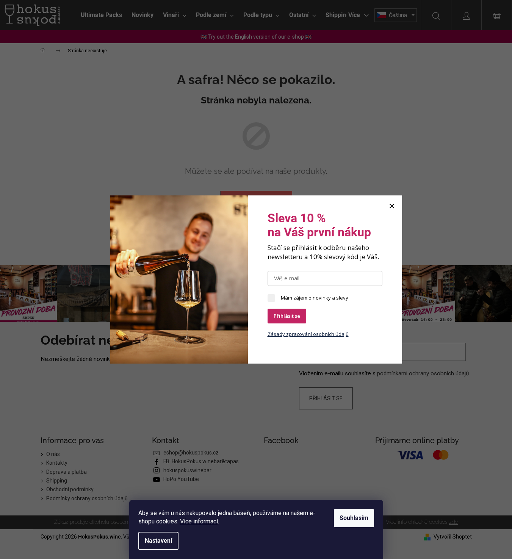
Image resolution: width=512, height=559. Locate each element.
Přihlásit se (287, 315)
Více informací (199, 521)
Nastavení (158, 540)
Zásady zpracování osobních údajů (308, 334)
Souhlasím (354, 518)
